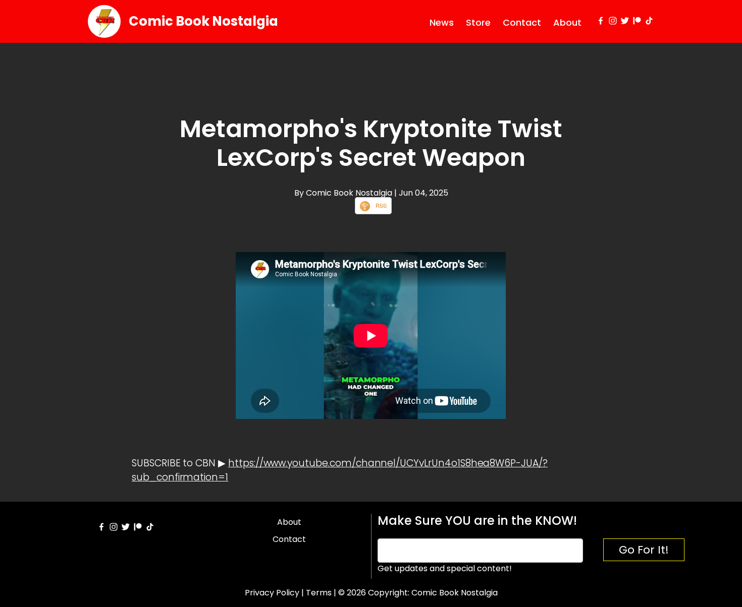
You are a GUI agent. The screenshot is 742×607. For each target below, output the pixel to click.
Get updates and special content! (445, 568)
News (442, 22)
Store (478, 22)
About (567, 22)
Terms (319, 592)
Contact (522, 22)
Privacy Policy (272, 592)
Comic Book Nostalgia (203, 21)
